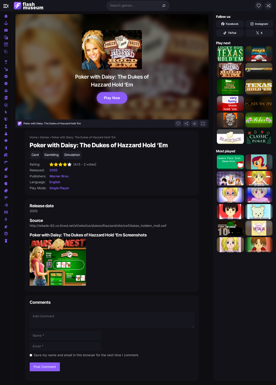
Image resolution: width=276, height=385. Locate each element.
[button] (6, 5)
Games (44, 137)
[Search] (164, 5)
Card (35, 155)
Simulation (72, 155)
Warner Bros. (59, 176)
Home (33, 137)
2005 (53, 170)
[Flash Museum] (28, 5)
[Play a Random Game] (268, 6)
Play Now (112, 98)
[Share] (186, 124)
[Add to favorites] (178, 124)
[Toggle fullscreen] (203, 124)
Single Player (59, 188)
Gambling (51, 155)
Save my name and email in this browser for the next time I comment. (86, 355)
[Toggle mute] (194, 124)
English (54, 182)
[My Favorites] (258, 6)
